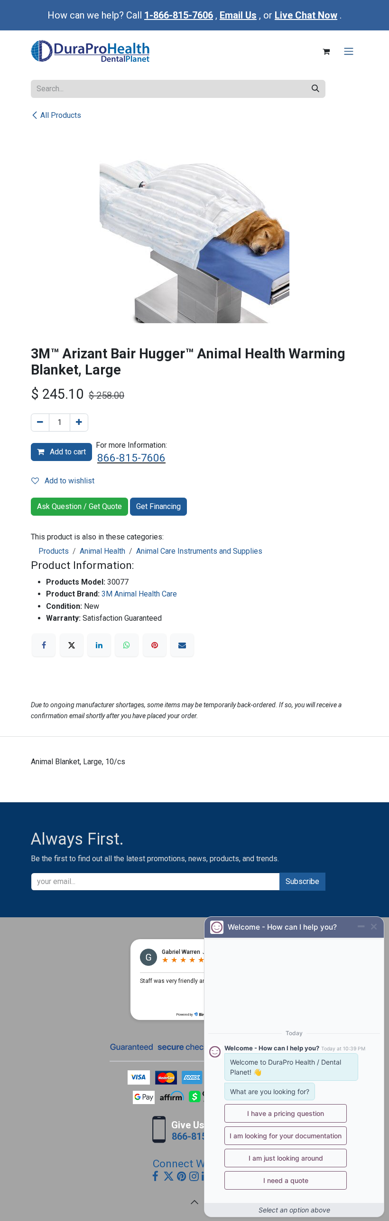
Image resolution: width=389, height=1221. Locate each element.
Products (53, 551)
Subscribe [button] (302, 881)
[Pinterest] (154, 645)
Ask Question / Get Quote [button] (79, 506)
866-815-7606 (131, 458)
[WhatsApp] (126, 645)
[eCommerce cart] (325, 51)
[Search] (315, 89)
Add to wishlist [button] (68, 480)
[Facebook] (43, 645)
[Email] (182, 645)
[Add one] (79, 422)
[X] (71, 645)
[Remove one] (40, 422)
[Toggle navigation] (348, 51)
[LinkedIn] (99, 645)
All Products (60, 115)
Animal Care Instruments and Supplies (199, 551)
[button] (194, 1202)
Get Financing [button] (158, 506)
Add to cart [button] (67, 451)
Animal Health (102, 551)
